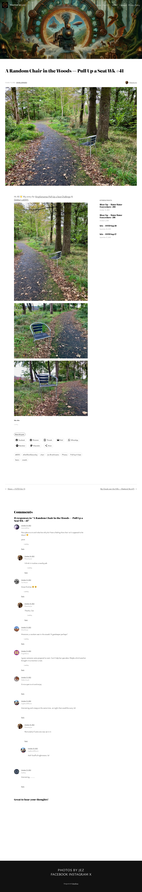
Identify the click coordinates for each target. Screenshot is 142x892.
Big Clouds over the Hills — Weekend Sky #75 (117, 489)
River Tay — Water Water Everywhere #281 (111, 216)
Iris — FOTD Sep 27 (108, 234)
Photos (64, 454)
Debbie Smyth (25, 680)
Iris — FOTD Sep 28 (108, 226)
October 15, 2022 (26, 580)
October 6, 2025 (104, 221)
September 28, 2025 (105, 229)
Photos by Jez (18, 5)
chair (42, 454)
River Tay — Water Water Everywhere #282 (111, 205)
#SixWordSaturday (30, 454)
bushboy (23, 773)
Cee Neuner (24, 582)
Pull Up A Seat (75, 454)
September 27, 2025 (105, 237)
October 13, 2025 (105, 210)
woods (24, 460)
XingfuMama (25, 653)
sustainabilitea (25, 528)
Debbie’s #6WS (21, 199)
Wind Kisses (24, 630)
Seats (17, 460)
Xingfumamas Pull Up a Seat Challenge (53, 196)
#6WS (17, 454)
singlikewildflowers (26, 703)
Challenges (21, 82)
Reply (22, 549)
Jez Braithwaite (53, 454)
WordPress (75, 884)
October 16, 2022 (26, 525)
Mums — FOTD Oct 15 (16, 489)
